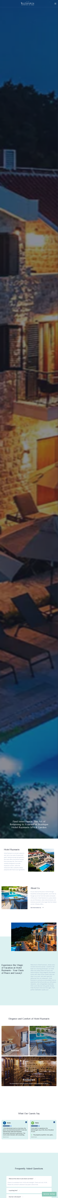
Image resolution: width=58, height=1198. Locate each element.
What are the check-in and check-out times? (21, 1178)
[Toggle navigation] (55, 3)
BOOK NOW (49, 1194)
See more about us (36, 907)
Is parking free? (13, 1190)
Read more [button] (6, 1137)
